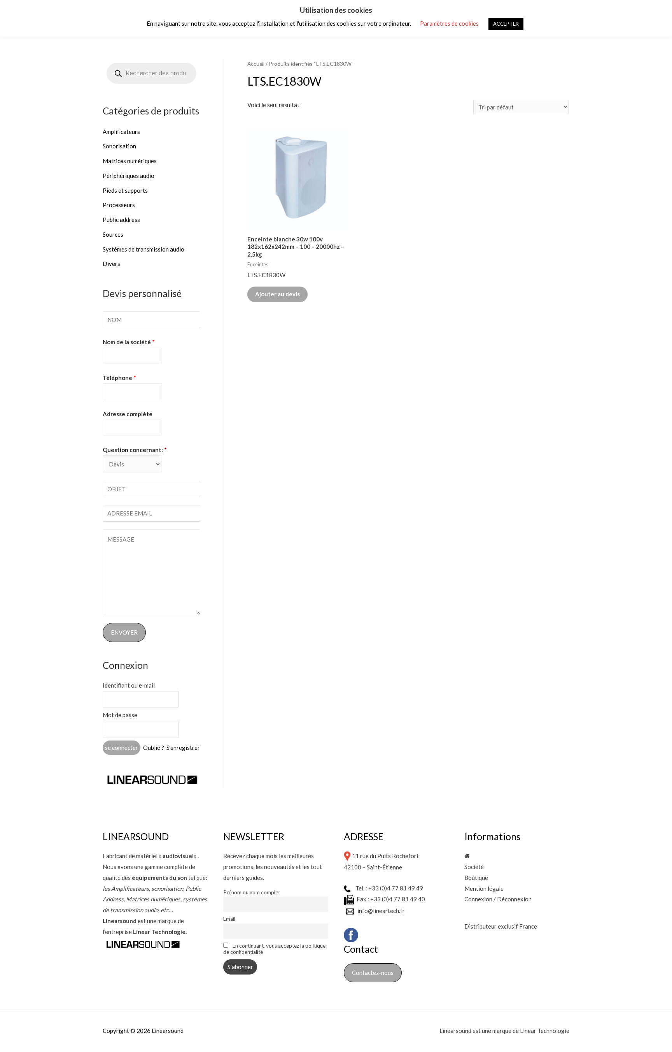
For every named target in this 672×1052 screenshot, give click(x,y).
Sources (113, 234)
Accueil (255, 63)
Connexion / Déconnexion (498, 898)
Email (229, 919)
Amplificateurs (121, 131)
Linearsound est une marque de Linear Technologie (504, 1030)
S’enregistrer (183, 747)
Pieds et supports (125, 190)
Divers (111, 263)
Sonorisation (119, 146)
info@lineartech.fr (381, 910)
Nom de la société (129, 341)
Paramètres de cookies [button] (449, 23)
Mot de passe (120, 714)
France (528, 926)
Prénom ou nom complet (251, 892)
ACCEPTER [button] (506, 24)
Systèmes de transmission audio (143, 249)
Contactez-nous (373, 972)
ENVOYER (124, 632)
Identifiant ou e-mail (129, 685)
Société (474, 866)
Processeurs (119, 204)
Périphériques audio (128, 175)
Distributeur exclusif (491, 926)
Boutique (476, 877)
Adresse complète (127, 413)
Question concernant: (135, 449)
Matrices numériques (130, 160)
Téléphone (119, 377)
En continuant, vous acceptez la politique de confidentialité (274, 949)
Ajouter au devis (277, 293)
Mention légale (484, 888)
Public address (121, 219)
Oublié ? (153, 747)
